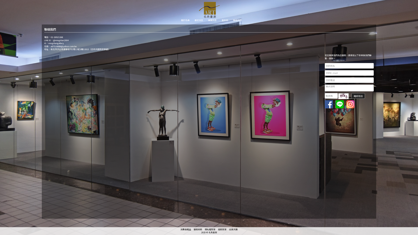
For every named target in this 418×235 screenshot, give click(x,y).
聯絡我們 (237, 20)
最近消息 (199, 20)
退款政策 (222, 229)
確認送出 (358, 96)
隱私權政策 (210, 229)
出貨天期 (233, 229)
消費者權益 (185, 229)
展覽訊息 (212, 20)
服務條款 (198, 229)
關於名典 (185, 20)
